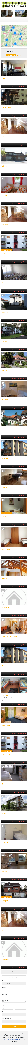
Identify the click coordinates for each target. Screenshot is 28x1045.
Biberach (5, 137)
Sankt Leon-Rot (7, 725)
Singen (4, 813)
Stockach (5, 871)
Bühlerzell (5, 224)
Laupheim (5, 458)
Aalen (4, 78)
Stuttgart (5, 901)
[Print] (18, 55)
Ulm (3, 930)
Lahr (3, 429)
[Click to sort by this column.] (6, 51)
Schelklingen (6, 754)
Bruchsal (4, 195)
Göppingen (5, 312)
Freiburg (4, 253)
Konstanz (5, 400)
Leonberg (5, 487)
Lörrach (4, 516)
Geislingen (5, 283)
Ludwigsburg (6, 549)
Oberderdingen (7, 666)
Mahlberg (5, 578)
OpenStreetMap (17, 46)
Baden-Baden (6, 107)
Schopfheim (6, 784)
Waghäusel (5, 959)
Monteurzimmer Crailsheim (10, 637)
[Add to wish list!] (3, 61)
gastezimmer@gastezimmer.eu (11, 1039)
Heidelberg (5, 341)
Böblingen (5, 166)
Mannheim (5, 607)
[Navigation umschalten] (14, 20)
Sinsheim (5, 842)
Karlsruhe (5, 370)
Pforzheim (5, 695)
